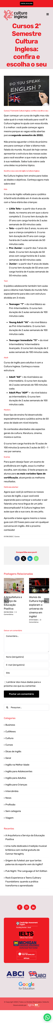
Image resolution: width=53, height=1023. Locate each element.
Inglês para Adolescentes (18, 771)
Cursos (17, 536)
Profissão (10, 804)
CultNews (10, 731)
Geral (8, 758)
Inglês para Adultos (15, 778)
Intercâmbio (11, 791)
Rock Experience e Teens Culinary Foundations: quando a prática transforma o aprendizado (23, 881)
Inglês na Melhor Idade (17, 764)
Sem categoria (13, 811)
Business (10, 724)
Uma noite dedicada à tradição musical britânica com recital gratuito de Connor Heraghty (26, 850)
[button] (6, 600)
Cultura (9, 738)
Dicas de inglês (13, 751)
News (8, 797)
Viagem (9, 817)
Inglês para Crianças (16, 784)
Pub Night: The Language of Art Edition (26, 871)
